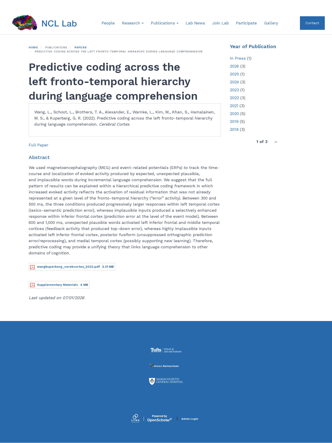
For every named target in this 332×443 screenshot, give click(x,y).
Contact (312, 23)
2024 (234, 82)
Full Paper (38, 145)
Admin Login (189, 418)
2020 (234, 113)
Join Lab (220, 23)
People (108, 23)
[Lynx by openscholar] (139, 419)
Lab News (195, 23)
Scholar (159, 418)
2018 (234, 129)
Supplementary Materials (57, 284)
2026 (234, 66)
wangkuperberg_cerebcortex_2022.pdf (68, 266)
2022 (234, 97)
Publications (163, 23)
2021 (234, 105)
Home (33, 47)
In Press (238, 58)
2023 (234, 89)
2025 (234, 74)
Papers (81, 47)
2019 (234, 121)
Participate (246, 23)
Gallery (271, 23)
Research (131, 23)
